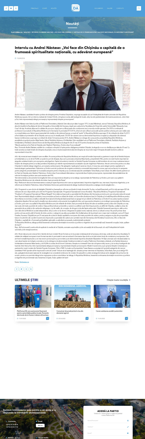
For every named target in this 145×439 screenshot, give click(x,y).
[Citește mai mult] (47, 318)
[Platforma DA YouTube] (11, 8)
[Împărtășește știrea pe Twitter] (21, 269)
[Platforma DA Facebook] (6, 8)
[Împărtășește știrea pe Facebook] (17, 269)
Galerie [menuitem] (109, 8)
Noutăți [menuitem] (54, 8)
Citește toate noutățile (117, 280)
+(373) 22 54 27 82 (12, 427)
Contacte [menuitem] (120, 8)
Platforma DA (16, 32)
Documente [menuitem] (98, 8)
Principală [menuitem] (34, 8)
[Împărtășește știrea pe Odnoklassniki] (26, 269)
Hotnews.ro (24, 262)
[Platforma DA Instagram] (16, 8)
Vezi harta (17, 438)
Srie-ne (40, 425)
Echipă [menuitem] (44, 8)
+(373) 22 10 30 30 (12, 424)
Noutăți (27, 32)
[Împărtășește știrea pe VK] (31, 269)
